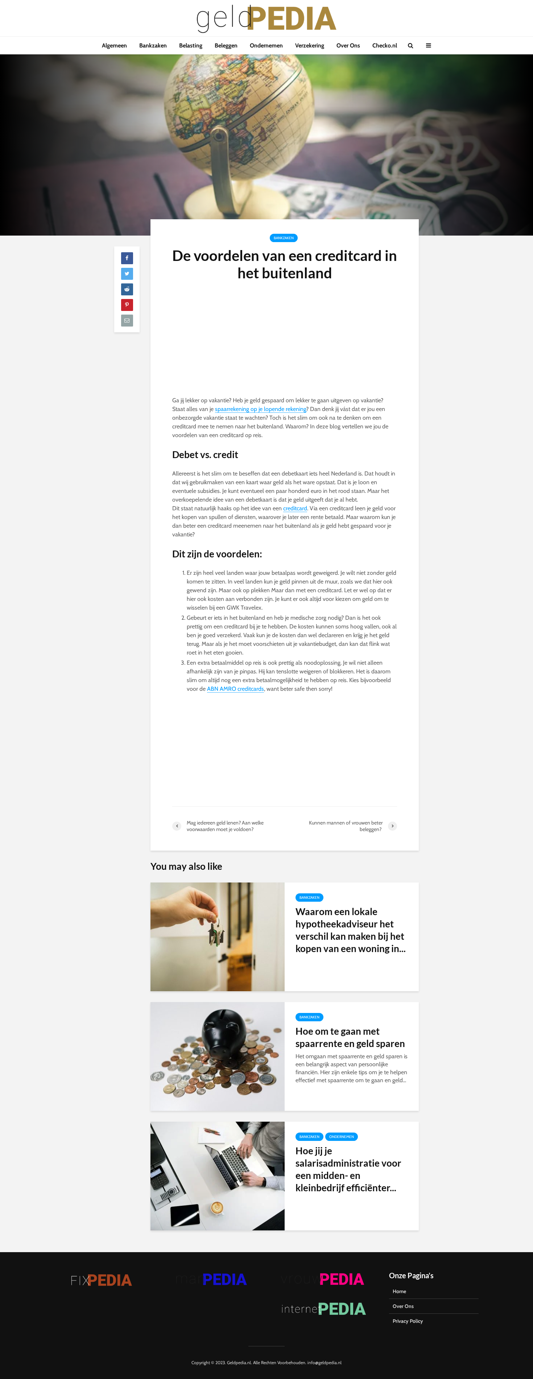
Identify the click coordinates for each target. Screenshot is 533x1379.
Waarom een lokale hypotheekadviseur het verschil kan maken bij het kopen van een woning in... (351, 930)
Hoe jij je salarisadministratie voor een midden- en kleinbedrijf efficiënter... (348, 1169)
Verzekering (309, 45)
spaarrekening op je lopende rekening (260, 409)
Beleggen (226, 45)
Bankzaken (153, 45)
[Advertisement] (284, 342)
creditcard (295, 508)
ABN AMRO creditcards (235, 688)
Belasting (190, 45)
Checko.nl (384, 45)
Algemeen (114, 45)
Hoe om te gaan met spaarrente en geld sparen (350, 1037)
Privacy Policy (408, 1321)
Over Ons (348, 45)
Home (399, 1291)
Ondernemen (266, 45)
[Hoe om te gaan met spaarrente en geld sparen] (217, 1055)
